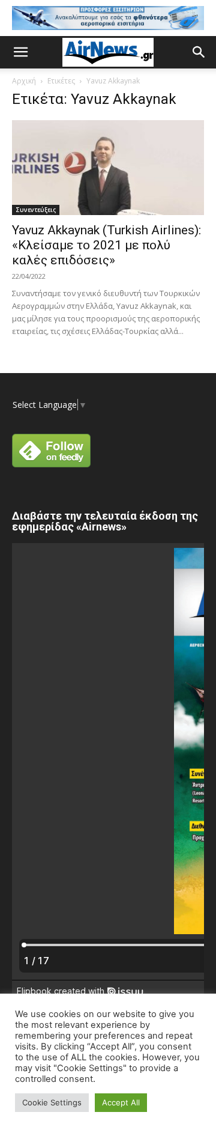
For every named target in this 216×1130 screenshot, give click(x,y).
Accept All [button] (121, 1102)
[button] (20, 52)
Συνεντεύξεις (36, 209)
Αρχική (24, 81)
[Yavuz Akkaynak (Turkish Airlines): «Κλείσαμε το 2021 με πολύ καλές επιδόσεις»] (108, 167)
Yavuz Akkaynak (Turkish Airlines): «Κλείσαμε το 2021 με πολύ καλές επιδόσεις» (106, 245)
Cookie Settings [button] (52, 1102)
